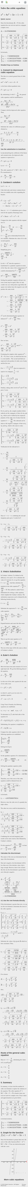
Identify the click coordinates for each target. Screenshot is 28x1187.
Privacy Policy (24, 1185)
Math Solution (9, 1184)
